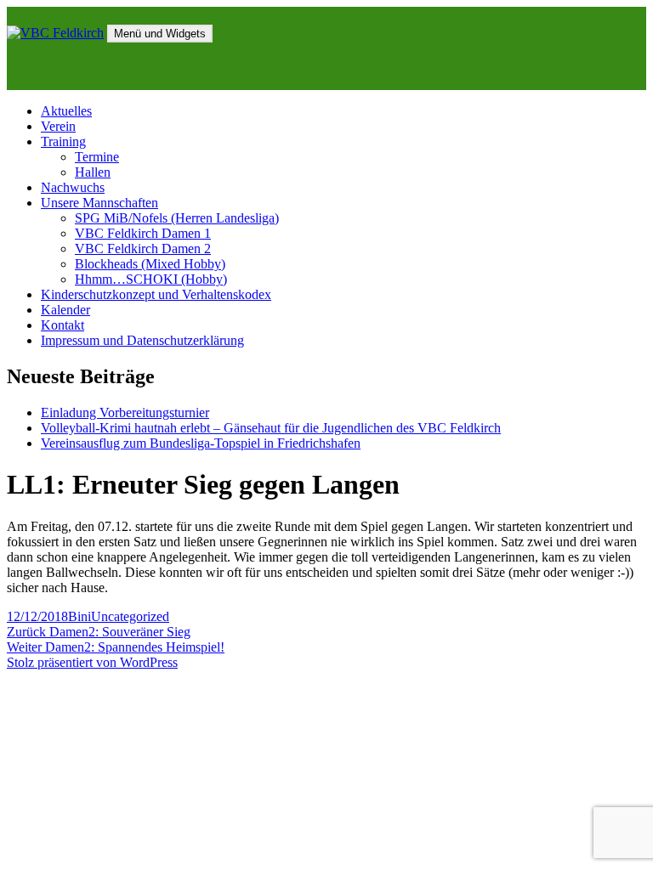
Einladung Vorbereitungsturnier (125, 412)
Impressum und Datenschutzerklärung (142, 340)
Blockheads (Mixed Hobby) (150, 264)
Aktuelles (66, 111)
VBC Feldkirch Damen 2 (143, 248)
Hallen (93, 172)
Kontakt (62, 325)
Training (63, 141)
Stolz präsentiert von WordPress (92, 662)
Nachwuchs (73, 187)
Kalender (65, 309)
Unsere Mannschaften (99, 202)
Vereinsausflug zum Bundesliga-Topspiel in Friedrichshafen (201, 443)
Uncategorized (130, 616)
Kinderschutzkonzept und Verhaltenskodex (156, 294)
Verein (58, 126)
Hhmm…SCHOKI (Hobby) (151, 279)
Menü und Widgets (160, 33)
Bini (79, 616)
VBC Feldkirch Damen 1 (143, 233)
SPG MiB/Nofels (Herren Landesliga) (177, 218)
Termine (97, 157)
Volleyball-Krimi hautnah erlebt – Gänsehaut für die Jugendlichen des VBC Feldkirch (271, 428)
